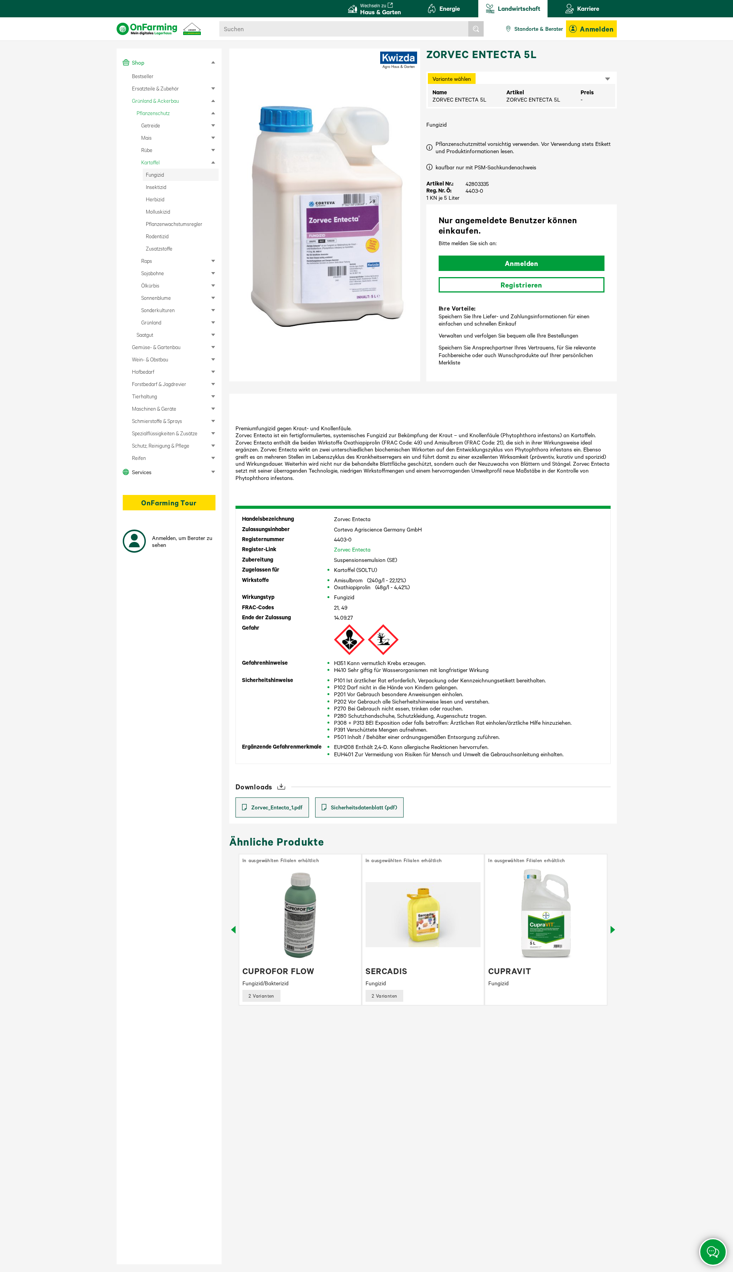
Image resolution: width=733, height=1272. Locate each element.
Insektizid (156, 187)
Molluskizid (158, 211)
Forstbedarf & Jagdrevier (159, 384)
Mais (146, 137)
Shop (138, 62)
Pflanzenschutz (153, 113)
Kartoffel (150, 162)
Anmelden (596, 28)
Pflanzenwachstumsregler (174, 224)
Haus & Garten (380, 9)
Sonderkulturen (158, 310)
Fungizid (155, 174)
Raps (146, 260)
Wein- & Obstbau (150, 359)
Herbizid (155, 199)
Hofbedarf (143, 371)
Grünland (151, 322)
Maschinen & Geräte (154, 408)
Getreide (150, 125)
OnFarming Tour (168, 502)
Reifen (139, 458)
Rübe (146, 150)
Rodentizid (157, 236)
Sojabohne (152, 273)
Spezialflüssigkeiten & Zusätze (164, 433)
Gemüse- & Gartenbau (156, 347)
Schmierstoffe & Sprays (157, 421)
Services (142, 471)
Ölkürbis (150, 285)
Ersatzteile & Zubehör (155, 88)
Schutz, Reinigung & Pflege (160, 445)
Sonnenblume (156, 297)
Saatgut (145, 334)
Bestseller (143, 76)
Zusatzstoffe (159, 248)
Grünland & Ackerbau (155, 100)
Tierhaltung (144, 396)
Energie (449, 8)
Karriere (588, 8)
